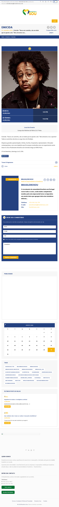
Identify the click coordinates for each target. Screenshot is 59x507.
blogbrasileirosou (10, 383)
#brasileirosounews (27, 369)
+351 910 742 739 (34, 202)
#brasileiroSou (34, 366)
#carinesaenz (35, 372)
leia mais (7, 406)
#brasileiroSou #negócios (12, 369)
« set (6, 324)
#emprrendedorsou (10, 375)
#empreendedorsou (47, 372)
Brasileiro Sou (37, 501)
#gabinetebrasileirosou (11, 378)
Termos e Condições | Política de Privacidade (22, 501)
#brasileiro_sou (39, 369)
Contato (45, 501)
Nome (5, 226)
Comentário (7, 244)
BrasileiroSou (27, 179)
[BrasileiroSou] (30, 12)
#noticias (17, 380)
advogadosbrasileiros (42, 380)
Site (5, 235)
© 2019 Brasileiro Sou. (22, 504)
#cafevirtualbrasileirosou (12, 372)
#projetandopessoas (28, 380)
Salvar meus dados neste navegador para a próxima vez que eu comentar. (21, 239)
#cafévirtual (25, 372)
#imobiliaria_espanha (26, 378)
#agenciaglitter (9, 366)
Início (3, 37)
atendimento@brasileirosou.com (14, 3)
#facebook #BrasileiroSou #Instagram (28, 375)
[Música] (29, 48)
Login (54, 21)
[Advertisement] (13, 297)
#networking (9, 380)
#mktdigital (46, 378)
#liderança (38, 378)
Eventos (8, 37)
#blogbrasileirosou (22, 366)
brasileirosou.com (34, 207)
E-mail (5, 231)
